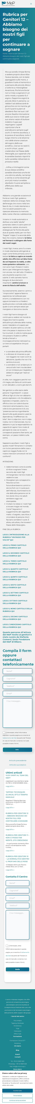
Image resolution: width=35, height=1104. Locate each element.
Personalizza (17, 1095)
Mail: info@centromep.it (17, 1066)
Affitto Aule (17, 1034)
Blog (17, 1050)
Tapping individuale (17, 1023)
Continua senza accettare (17, 1100)
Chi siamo (17, 1046)
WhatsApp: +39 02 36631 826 (17, 1064)
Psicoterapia (18, 1020)
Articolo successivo (17, 765)
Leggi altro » (10, 786)
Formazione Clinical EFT (17, 1040)
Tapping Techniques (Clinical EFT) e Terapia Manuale (17, 794)
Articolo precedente (17, 760)
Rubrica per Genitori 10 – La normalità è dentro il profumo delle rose (17, 859)
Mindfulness (17, 1026)
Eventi (17, 1054)
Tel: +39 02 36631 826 (17, 1061)
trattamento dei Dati (10, 738)
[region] (17, 1087)
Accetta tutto (17, 1091)
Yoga (17, 1028)
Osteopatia (17, 1031)
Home (5, 53)
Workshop (17, 1043)
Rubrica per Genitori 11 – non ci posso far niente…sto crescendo (17, 837)
